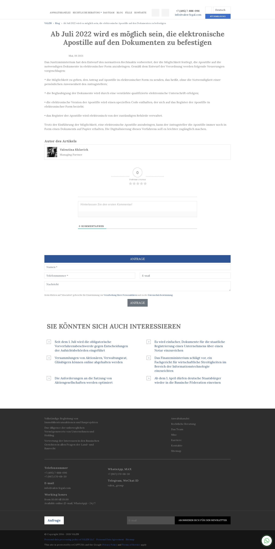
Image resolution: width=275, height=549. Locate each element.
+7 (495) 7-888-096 (188, 10)
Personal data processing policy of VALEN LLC (69, 539)
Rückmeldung (218, 16)
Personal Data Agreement (110, 539)
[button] (208, 10)
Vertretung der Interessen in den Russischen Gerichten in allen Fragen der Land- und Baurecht (71, 444)
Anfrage (137, 303)
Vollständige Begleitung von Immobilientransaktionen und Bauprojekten (71, 420)
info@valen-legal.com (188, 14)
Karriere (176, 440)
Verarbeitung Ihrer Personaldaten (120, 295)
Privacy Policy (109, 544)
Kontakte (176, 445)
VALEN (48, 23)
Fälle (128, 12)
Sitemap (176, 450)
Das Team (108, 12)
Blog (120, 12)
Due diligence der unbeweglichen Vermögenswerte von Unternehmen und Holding (69, 431)
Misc (174, 434)
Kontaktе (140, 12)
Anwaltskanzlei (60, 12)
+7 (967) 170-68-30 (55, 476)
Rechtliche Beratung (86, 12)
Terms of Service (131, 544)
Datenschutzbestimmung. (160, 295)
